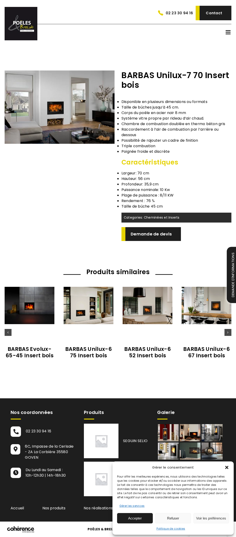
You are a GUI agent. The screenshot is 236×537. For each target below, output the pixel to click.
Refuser (173, 518)
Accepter (135, 518)
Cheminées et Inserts (162, 217)
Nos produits (54, 508)
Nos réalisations (98, 508)
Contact (214, 13)
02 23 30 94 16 (179, 13)
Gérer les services (132, 506)
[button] (226, 467)
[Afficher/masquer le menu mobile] (228, 32)
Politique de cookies (170, 529)
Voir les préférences (211, 518)
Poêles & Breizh (102, 529)
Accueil (17, 508)
